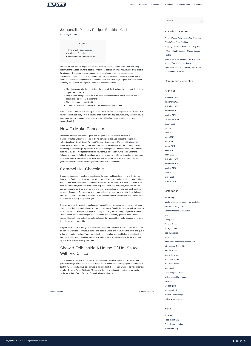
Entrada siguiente (148, 292)
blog (166, 215)
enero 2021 (169, 155)
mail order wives (172, 264)
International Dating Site (175, 246)
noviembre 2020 (171, 164)
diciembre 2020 (171, 159)
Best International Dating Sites (177, 211)
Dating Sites (170, 220)
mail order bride (171, 255)
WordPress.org (171, 328)
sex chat (168, 281)
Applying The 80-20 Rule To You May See (182, 46)
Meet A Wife (170, 268)
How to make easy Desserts (80, 50)
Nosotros (198, 5)
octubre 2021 (170, 115)
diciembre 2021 (171, 106)
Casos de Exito (183, 5)
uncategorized (171, 290)
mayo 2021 (169, 137)
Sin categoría (66, 34)
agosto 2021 (170, 124)
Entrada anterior (55, 292)
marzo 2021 (170, 146)
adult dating (169, 197)
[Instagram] (241, 341)
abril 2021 (169, 141)
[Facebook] (233, 341)
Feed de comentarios (174, 324)
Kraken (44, 341)
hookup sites (170, 237)
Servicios (169, 5)
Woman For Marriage (174, 295)
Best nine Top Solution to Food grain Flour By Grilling (117, 67)
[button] (160, 4)
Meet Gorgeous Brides (174, 272)
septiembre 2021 (172, 119)
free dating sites (171, 233)
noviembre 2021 (171, 111)
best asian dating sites (174, 206)
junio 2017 (169, 172)
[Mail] (245, 341)
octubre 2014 (170, 181)
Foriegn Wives (171, 228)
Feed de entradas (172, 320)
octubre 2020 (170, 168)
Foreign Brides (171, 224)
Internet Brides (171, 250)
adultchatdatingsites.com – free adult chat (182, 202)
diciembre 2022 (171, 97)
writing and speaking (173, 299)
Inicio (132, 5)
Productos (142, 5)
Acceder (168, 315)
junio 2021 (169, 133)
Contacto (155, 5)
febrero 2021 (170, 150)
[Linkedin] (237, 341)
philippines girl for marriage (176, 277)
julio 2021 (169, 128)
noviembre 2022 (171, 102)
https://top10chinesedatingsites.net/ (180, 242)
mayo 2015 (169, 177)
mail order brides (172, 259)
